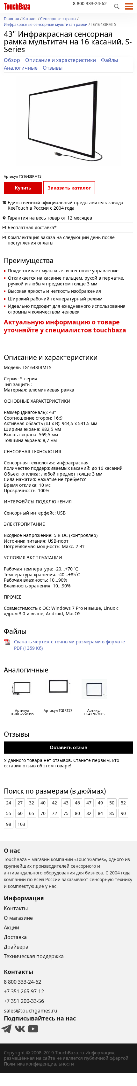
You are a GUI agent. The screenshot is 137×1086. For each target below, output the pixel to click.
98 (8, 824)
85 (111, 813)
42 (54, 803)
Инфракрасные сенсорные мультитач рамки (46, 25)
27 (20, 803)
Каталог (29, 19)
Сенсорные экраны (58, 19)
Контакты (16, 908)
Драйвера (16, 946)
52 (123, 803)
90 (123, 813)
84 (100, 813)
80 (77, 813)
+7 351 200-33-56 (24, 1001)
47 (88, 803)
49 (100, 803)
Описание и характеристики (60, 60)
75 (65, 813)
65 (31, 813)
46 (77, 803)
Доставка (15, 937)
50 (111, 803)
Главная (11, 19)
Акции (11, 927)
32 (31, 803)
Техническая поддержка (34, 956)
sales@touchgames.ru (30, 1010)
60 (20, 813)
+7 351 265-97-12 (24, 991)
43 (65, 803)
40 (43, 803)
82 (88, 813)
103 (21, 824)
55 (8, 813)
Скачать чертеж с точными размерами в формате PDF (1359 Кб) (69, 645)
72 (54, 813)
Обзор (12, 60)
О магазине (18, 917)
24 (8, 803)
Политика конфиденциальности (39, 1064)
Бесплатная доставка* (32, 227)
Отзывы (52, 67)
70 (43, 813)
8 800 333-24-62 (90, 3)
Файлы (109, 60)
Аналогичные (21, 67)
